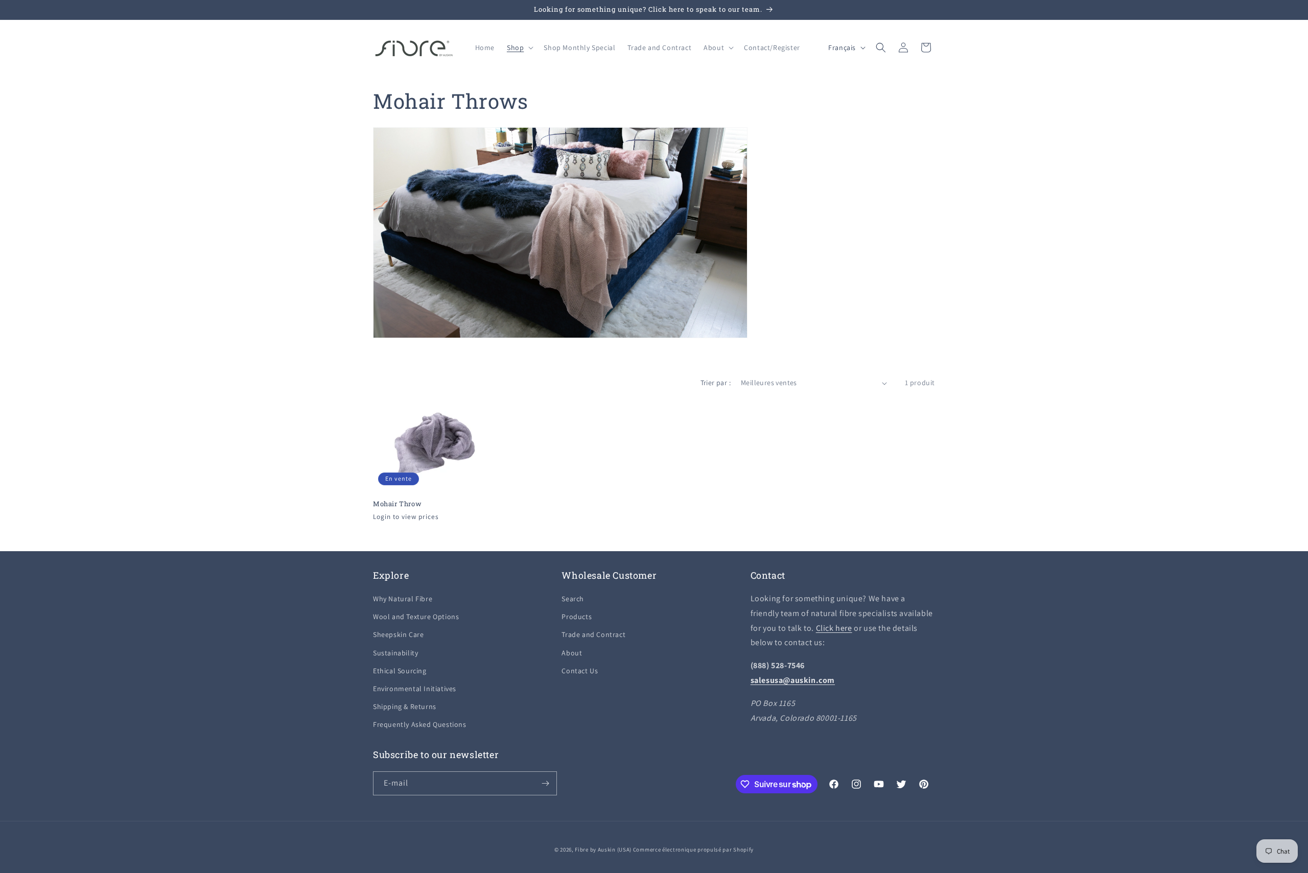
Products (577, 616)
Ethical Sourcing (400, 670)
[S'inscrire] (545, 783)
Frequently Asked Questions (419, 724)
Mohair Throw (397, 504)
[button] (519, 47)
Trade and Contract (593, 634)
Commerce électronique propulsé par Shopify (693, 849)
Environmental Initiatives (414, 688)
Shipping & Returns (404, 706)
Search (573, 598)
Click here (834, 628)
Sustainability (395, 652)
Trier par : (715, 382)
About (572, 652)
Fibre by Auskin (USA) (603, 849)
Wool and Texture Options (416, 616)
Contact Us (580, 670)
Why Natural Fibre (402, 598)
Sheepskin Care (398, 634)
